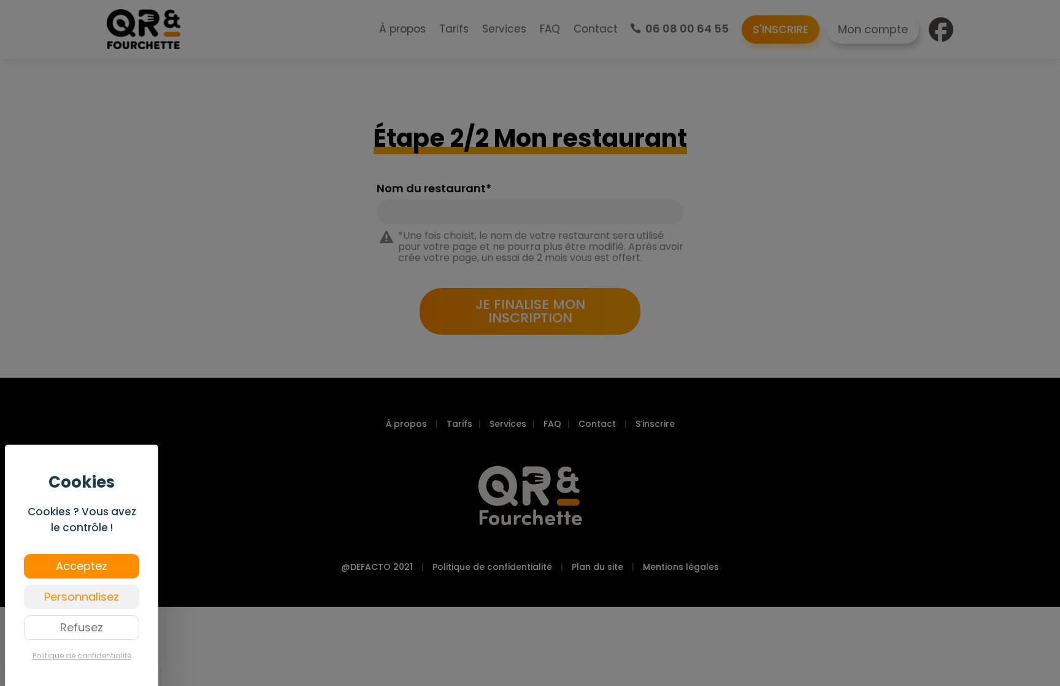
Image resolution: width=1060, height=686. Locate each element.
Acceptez (81, 566)
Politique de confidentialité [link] (82, 655)
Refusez (81, 627)
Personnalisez (81, 596)
